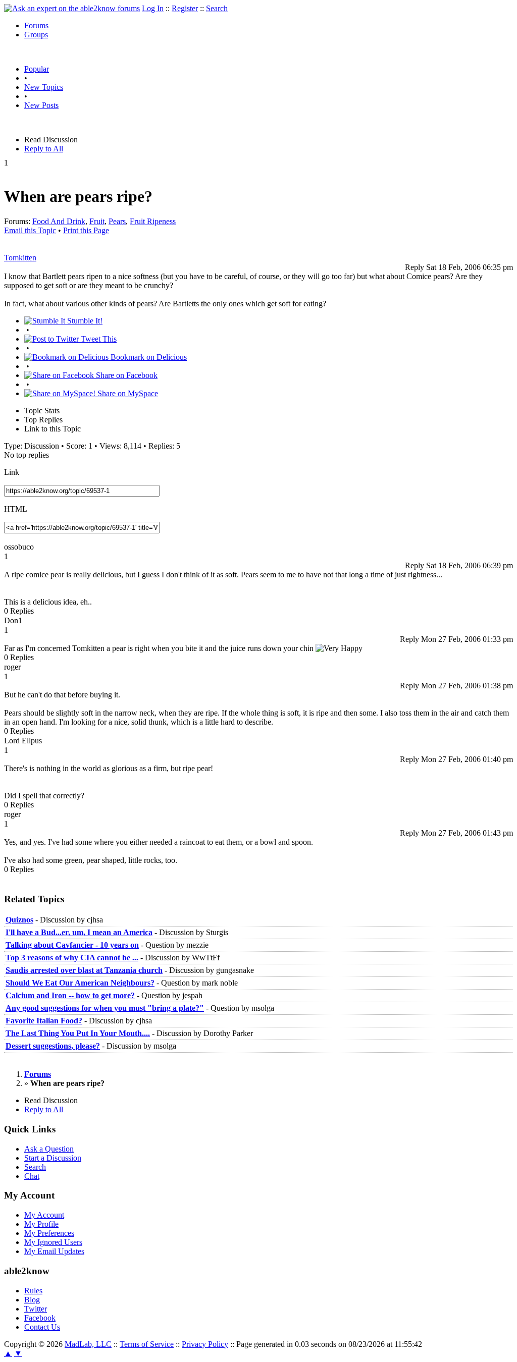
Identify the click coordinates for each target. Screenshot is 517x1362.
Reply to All (43, 148)
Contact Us (42, 1327)
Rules (33, 1290)
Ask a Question (49, 1149)
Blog (32, 1299)
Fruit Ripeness (153, 221)
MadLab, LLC (88, 1344)
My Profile (41, 1224)
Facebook (40, 1318)
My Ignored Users (53, 1242)
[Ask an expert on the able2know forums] (72, 8)
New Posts (41, 105)
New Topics (43, 87)
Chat (31, 1176)
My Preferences (49, 1233)
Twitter (35, 1308)
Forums (36, 25)
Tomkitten (20, 257)
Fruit (97, 221)
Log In (153, 8)
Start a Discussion (52, 1158)
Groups (36, 34)
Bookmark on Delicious (148, 357)
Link (11, 472)
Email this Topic (30, 230)
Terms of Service (147, 1344)
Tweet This (98, 339)
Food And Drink (58, 221)
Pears (117, 221)
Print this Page (86, 230)
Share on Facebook (126, 375)
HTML (15, 509)
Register (185, 8)
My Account (44, 1215)
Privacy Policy (205, 1344)
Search (217, 8)
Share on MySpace (126, 393)
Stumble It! (83, 320)
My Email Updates (54, 1251)
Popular (36, 69)
